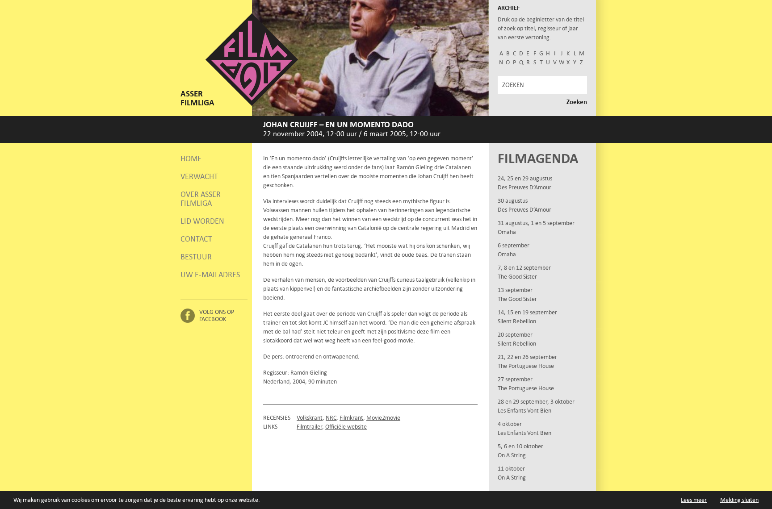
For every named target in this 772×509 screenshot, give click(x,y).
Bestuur (196, 256)
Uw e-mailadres (210, 274)
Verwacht (199, 176)
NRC (331, 417)
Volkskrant (310, 417)
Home (190, 158)
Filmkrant (351, 417)
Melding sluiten (739, 500)
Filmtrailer (309, 426)
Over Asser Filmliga (200, 199)
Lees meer (694, 500)
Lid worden (202, 221)
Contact (196, 238)
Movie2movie (383, 417)
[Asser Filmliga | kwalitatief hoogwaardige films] (252, 104)
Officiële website (346, 426)
